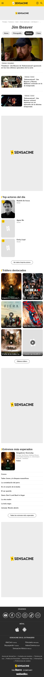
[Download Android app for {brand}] (25, 629)
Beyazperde (9, 645)
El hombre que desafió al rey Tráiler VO (33, 354)
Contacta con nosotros (25, 656)
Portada (4, 22)
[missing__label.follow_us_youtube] (6, 615)
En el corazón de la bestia (10, 487)
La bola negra (6, 504)
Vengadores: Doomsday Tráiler (11, 298)
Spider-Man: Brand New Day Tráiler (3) (33, 326)
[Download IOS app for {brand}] (18, 629)
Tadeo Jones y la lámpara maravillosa (15, 478)
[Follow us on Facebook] (12, 615)
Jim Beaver (34, 22)
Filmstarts (29, 642)
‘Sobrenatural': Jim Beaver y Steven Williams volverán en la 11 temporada (33, 82)
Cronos (3, 474)
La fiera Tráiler (11, 326)
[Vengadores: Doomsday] (8, 461)
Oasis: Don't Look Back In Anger (13, 495)
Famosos (11, 22)
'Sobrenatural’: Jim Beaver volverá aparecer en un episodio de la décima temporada (32, 102)
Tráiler (18, 461)
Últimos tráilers (22, 361)
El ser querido (6, 491)
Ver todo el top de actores (22, 262)
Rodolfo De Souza (23, 201)
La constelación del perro (10, 483)
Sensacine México (20, 648)
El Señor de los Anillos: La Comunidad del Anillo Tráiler (11, 354)
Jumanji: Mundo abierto (10, 508)
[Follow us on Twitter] (19, 615)
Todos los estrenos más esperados (22, 515)
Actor (17, 22)
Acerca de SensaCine (9, 656)
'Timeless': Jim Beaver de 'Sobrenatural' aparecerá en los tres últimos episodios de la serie (21, 67)
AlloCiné (9, 642)
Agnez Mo (20, 220)
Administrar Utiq (27, 658)
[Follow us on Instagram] (25, 615)
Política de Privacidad (13, 658)
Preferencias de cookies (23, 661)
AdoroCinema (30, 645)
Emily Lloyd (21, 240)
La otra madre (6, 499)
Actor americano (25, 22)
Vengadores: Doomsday (24, 453)
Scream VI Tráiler (32, 298)
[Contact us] (38, 615)
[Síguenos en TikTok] (32, 615)
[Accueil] (20, 3)
